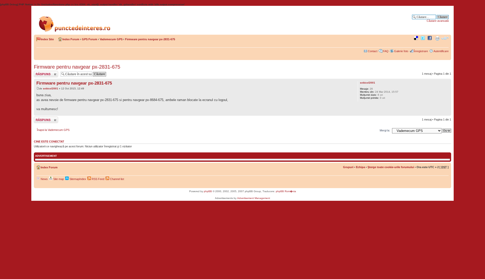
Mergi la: (385, 130)
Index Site (47, 39)
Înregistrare (421, 51)
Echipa (360, 167)
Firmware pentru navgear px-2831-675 (150, 39)
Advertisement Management (253, 198)
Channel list (116, 179)
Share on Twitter (423, 38)
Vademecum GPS (111, 39)
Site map (58, 179)
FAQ (386, 51)
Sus (447, 113)
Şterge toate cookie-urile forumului (391, 167)
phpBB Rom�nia (286, 191)
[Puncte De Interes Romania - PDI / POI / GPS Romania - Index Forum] (76, 19)
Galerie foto (401, 51)
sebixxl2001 (50, 88)
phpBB (208, 191)
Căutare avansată (438, 20)
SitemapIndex (77, 179)
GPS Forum (89, 39)
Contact (372, 51)
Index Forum (70, 39)
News (44, 179)
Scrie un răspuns (44, 72)
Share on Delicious (417, 38)
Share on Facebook (430, 38)
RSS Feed (97, 179)
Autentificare (441, 51)
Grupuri (348, 167)
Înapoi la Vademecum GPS (53, 129)
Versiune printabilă (437, 38)
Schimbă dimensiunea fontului (445, 38)
